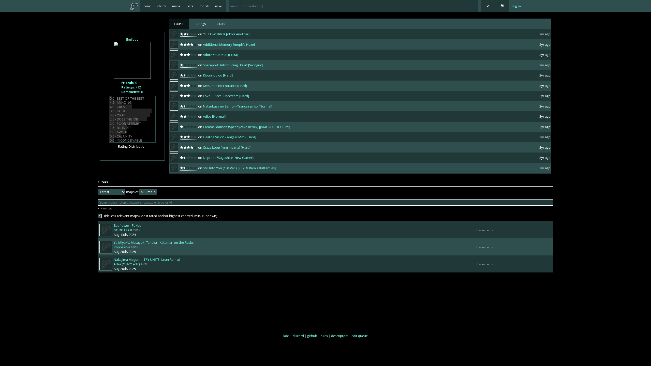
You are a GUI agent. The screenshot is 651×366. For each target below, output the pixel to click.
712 (131, 87)
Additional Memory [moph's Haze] (229, 44)
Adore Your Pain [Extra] (220, 54)
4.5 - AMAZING (120, 102)
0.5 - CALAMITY (121, 136)
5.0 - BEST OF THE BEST (127, 98)
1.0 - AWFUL (119, 132)
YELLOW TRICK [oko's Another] (226, 34)
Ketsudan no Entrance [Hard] (225, 85)
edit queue (359, 335)
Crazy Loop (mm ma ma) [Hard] (226, 147)
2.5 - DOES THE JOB (124, 119)
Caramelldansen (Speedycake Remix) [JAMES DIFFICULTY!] (246, 127)
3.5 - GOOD (118, 111)
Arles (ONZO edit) (127, 264)
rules (324, 335)
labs (286, 335)
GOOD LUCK (123, 230)
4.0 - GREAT (118, 106)
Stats (221, 23)
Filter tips (106, 208)
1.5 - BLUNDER (120, 127)
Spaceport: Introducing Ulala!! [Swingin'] (233, 65)
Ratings (200, 23)
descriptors (339, 335)
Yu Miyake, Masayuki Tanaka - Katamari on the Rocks (154, 242)
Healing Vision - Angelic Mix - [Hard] (229, 137)
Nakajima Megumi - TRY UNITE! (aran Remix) (147, 259)
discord (298, 335)
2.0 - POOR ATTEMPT (125, 123)
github (312, 335)
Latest (179, 23)
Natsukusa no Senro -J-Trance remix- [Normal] (237, 106)
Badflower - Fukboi (128, 225)
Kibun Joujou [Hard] (218, 75)
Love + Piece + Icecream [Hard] (226, 96)
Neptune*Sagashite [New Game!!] (228, 157)
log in (516, 6)
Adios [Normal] (214, 116)
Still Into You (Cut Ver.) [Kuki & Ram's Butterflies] (239, 168)
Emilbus (132, 39)
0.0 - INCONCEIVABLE (126, 140)
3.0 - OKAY (117, 115)
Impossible (122, 247)
